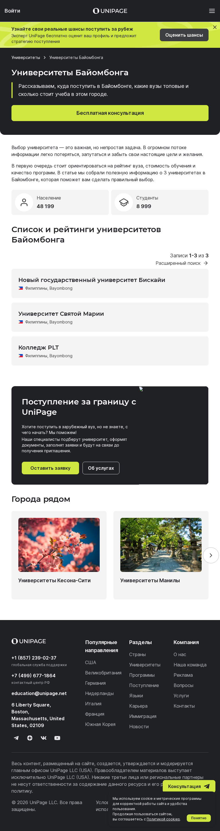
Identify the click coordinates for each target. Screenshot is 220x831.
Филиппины (36, 288)
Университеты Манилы (150, 580)
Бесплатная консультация (110, 113)
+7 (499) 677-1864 (33, 675)
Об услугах (101, 468)
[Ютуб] (57, 738)
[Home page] (110, 11)
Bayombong (61, 288)
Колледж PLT (38, 347)
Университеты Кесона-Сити (54, 580)
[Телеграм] (16, 738)
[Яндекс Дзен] (29, 738)
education (39, 693)
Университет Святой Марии (61, 313)
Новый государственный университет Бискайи (91, 280)
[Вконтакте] (43, 738)
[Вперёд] (211, 555)
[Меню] (209, 11)
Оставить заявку (50, 468)
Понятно (199, 818)
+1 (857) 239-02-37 (33, 658)
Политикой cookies (163, 819)
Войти (12, 11)
